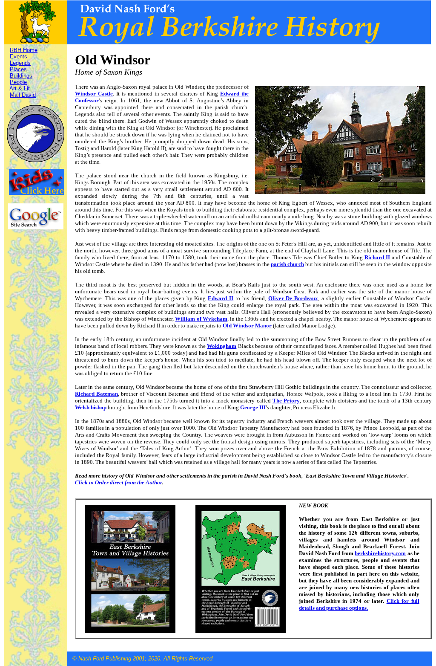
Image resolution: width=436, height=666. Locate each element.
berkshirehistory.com (380, 553)
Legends (20, 63)
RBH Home (23, 50)
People (18, 82)
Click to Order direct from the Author (118, 482)
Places (18, 69)
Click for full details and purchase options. (359, 604)
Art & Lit (19, 88)
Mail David (23, 95)
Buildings (21, 75)
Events (18, 56)
